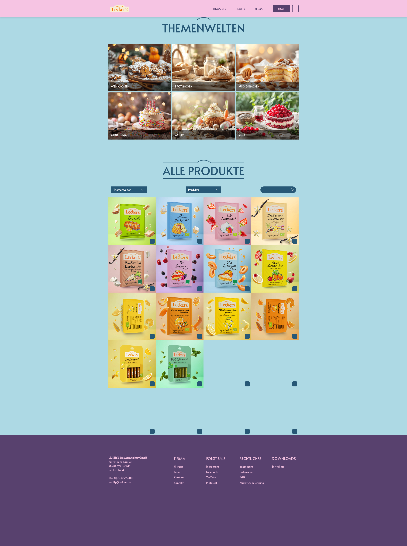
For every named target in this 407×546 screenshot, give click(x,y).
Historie (178, 466)
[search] (275, 189)
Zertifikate (278, 466)
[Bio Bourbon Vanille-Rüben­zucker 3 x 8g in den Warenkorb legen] (152, 288)
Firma (258, 8)
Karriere (179, 477)
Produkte (219, 8)
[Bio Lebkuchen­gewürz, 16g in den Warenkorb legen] (247, 431)
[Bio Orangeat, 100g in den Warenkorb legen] (294, 336)
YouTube (211, 477)
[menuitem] (129, 190)
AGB (242, 477)
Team (177, 472)
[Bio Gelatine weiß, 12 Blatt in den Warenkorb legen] (199, 431)
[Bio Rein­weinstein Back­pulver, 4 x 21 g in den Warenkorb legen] (199, 241)
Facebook (212, 472)
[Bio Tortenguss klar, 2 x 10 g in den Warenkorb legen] (247, 288)
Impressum (246, 466)
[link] (132, 244)
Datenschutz (247, 472)
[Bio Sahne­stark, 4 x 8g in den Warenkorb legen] (247, 241)
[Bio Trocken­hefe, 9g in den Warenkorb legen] (152, 241)
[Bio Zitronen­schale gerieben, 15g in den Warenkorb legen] (247, 336)
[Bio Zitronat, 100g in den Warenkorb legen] (152, 336)
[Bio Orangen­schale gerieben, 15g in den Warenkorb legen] (199, 336)
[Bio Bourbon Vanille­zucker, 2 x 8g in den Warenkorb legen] (294, 241)
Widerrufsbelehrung (251, 483)
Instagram (212, 466)
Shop (281, 8)
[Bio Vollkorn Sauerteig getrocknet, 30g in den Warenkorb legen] (294, 383)
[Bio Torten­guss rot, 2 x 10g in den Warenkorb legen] (199, 288)
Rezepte (240, 8)
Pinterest (211, 483)
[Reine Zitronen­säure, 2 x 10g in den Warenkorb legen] (294, 288)
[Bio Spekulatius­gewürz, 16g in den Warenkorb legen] (294, 431)
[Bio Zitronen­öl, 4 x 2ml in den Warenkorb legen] (152, 383)
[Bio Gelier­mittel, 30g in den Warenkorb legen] (152, 431)
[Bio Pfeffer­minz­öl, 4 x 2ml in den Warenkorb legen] (199, 383)
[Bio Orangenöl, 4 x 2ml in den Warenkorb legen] (247, 383)
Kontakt (179, 483)
